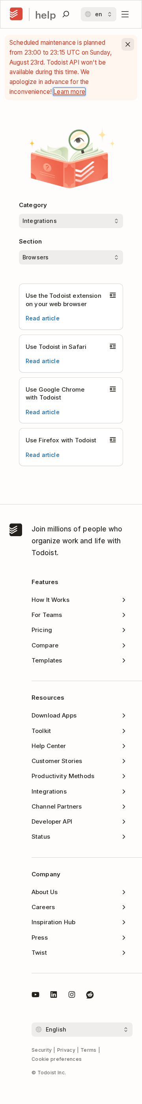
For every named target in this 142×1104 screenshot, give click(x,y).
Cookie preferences (57, 1059)
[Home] (16, 14)
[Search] (66, 14)
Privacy (66, 1050)
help (45, 14)
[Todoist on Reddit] (90, 996)
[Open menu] (125, 14)
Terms (88, 1050)
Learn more (69, 91)
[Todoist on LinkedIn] (53, 996)
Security (42, 1050)
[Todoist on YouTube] (35, 996)
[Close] (127, 44)
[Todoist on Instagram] (71, 996)
